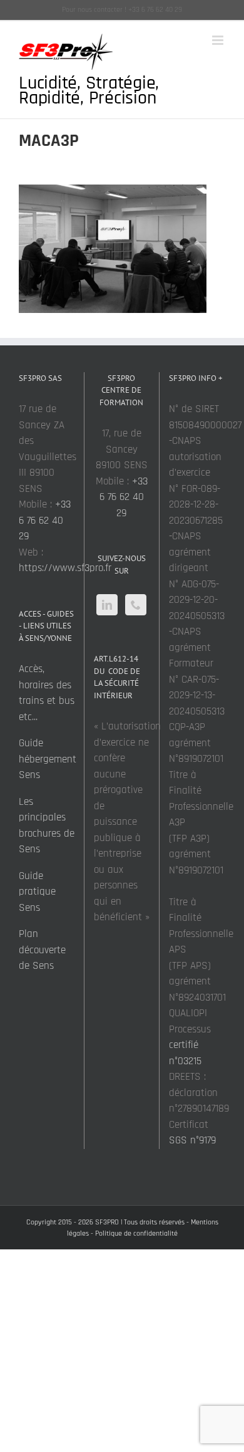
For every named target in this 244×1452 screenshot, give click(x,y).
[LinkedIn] (107, 604)
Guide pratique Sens (37, 892)
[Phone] (135, 604)
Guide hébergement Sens (47, 759)
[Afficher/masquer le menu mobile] (218, 40)
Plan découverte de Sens (42, 950)
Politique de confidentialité (136, 1233)
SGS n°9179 (192, 1140)
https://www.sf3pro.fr (65, 568)
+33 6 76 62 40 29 (45, 520)
